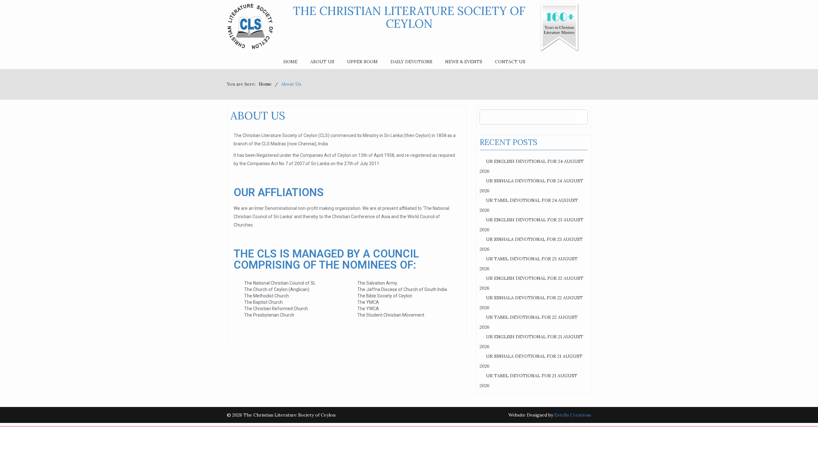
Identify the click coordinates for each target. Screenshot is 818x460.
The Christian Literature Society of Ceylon (409, 17)
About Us (322, 62)
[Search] (581, 117)
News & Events (463, 62)
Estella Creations (572, 415)
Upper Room (362, 62)
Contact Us (510, 62)
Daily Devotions (411, 62)
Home (290, 62)
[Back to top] (800, 442)
